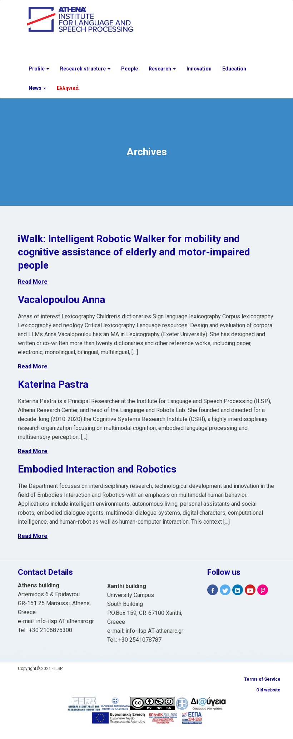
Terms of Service (262, 679)
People (129, 69)
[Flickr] (262, 590)
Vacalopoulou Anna (61, 299)
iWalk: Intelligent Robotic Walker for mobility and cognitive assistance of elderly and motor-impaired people (134, 252)
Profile (37, 69)
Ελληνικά (68, 88)
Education (234, 69)
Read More (33, 281)
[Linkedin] (237, 590)
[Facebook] (212, 590)
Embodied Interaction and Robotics (97, 469)
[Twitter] (225, 590)
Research (160, 69)
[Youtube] (250, 590)
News (36, 88)
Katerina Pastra (53, 384)
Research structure (83, 69)
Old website (268, 689)
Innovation (199, 69)
